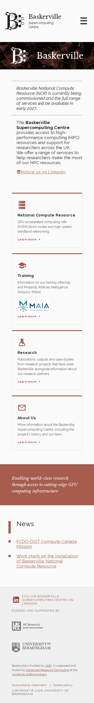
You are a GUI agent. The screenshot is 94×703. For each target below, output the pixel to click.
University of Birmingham (29, 674)
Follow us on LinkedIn (43, 171)
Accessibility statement (29, 685)
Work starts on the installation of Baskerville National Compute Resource (47, 561)
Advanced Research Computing (47, 670)
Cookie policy (63, 685)
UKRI (48, 665)
